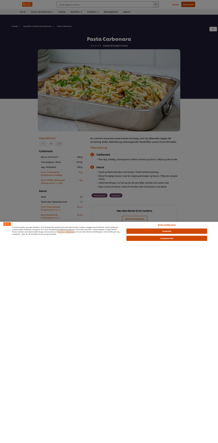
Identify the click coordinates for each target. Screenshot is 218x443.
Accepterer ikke (166, 238)
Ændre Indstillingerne (167, 225)
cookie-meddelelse (66, 232)
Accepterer (166, 231)
